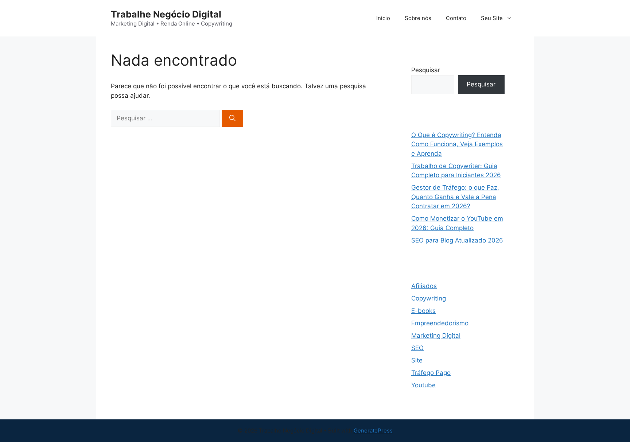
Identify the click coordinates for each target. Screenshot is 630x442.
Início (383, 18)
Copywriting (428, 298)
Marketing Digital (435, 335)
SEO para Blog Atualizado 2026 (457, 240)
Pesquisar (425, 70)
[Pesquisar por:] (166, 118)
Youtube (423, 385)
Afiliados (424, 286)
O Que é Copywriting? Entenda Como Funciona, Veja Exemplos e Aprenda (457, 144)
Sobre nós (418, 18)
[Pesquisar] (232, 118)
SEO (417, 348)
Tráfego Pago (431, 372)
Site (417, 360)
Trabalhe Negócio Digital (166, 14)
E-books (423, 310)
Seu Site (492, 18)
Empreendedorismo (439, 323)
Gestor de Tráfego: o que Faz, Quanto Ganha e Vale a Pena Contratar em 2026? (455, 197)
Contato (456, 18)
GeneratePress (373, 430)
